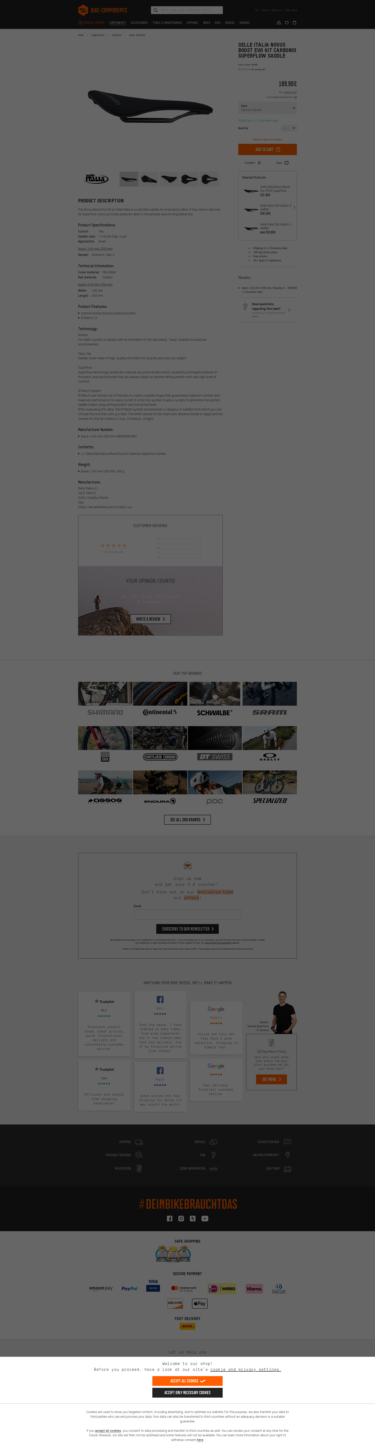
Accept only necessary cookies (187, 1392)
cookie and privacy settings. (245, 1369)
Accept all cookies (184, 1381)
